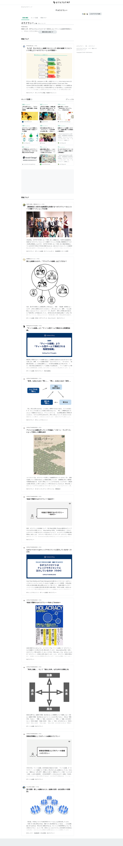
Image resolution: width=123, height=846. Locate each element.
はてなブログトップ (81, 49)
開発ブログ (94, 48)
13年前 (37, 786)
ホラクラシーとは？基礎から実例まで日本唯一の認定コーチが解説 (29, 129)
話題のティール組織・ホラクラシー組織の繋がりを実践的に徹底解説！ (65, 129)
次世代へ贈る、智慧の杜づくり (33, 204)
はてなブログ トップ (27, 7)
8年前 (40, 427)
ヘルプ (89, 48)
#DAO (36, 318)
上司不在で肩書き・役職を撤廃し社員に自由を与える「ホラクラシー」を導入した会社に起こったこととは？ (47, 108)
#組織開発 (58, 251)
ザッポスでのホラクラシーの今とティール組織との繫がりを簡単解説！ (65, 150)
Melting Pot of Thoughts (32, 325)
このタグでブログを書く (95, 13)
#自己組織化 (47, 371)
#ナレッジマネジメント (41, 420)
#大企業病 (43, 833)
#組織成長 (36, 833)
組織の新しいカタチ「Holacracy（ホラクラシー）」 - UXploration (65, 108)
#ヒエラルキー (52, 318)
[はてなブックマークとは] (31, 99)
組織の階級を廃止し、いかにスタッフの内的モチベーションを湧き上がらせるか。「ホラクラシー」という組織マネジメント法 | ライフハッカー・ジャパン (47, 150)
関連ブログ (43, 17)
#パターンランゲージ (41, 489)
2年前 (35, 45)
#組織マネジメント (51, 92)
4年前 (40, 325)
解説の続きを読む (47, 32)
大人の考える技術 (30, 786)
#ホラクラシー (30, 92)
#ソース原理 (65, 251)
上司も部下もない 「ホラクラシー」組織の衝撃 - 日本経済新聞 (29, 108)
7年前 (40, 378)
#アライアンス (43, 318)
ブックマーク (26, 104)
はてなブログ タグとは (82, 48)
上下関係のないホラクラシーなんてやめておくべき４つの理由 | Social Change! (29, 150)
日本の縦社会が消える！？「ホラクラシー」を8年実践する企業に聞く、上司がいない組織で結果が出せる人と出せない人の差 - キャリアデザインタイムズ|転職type (47, 129)
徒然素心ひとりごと (30, 258)
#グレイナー (29, 833)
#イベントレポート (49, 251)
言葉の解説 (25, 17)
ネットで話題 (34, 17)
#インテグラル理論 (40, 92)
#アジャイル (51, 489)
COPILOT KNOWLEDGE (31, 378)
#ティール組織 (39, 251)
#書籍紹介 (58, 489)
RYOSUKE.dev (29, 45)
